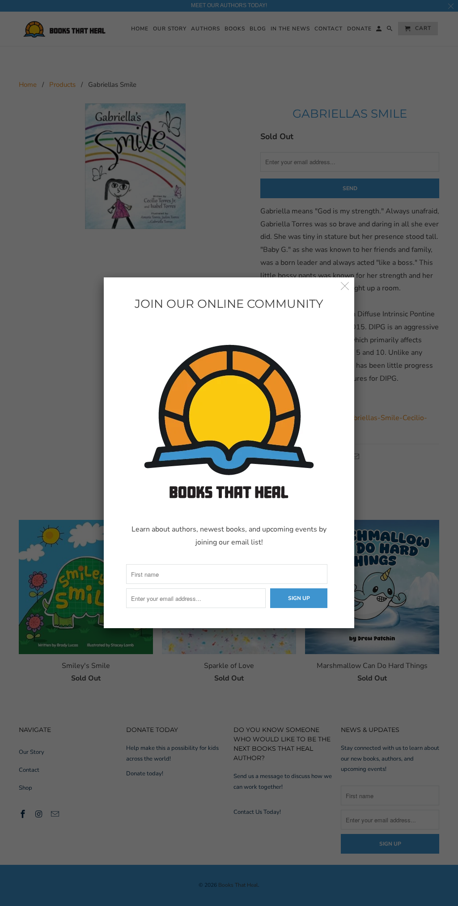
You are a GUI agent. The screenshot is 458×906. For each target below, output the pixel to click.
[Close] (345, 286)
